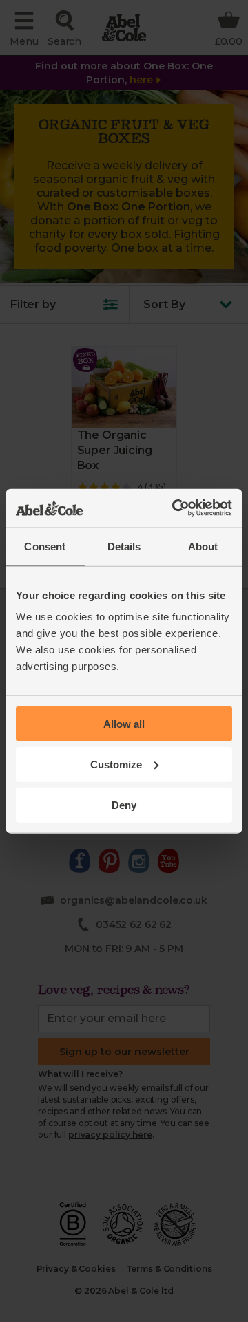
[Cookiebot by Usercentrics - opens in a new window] (175, 508)
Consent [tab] (44, 546)
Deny (124, 804)
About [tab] (203, 546)
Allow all (124, 724)
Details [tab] (124, 546)
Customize (116, 764)
